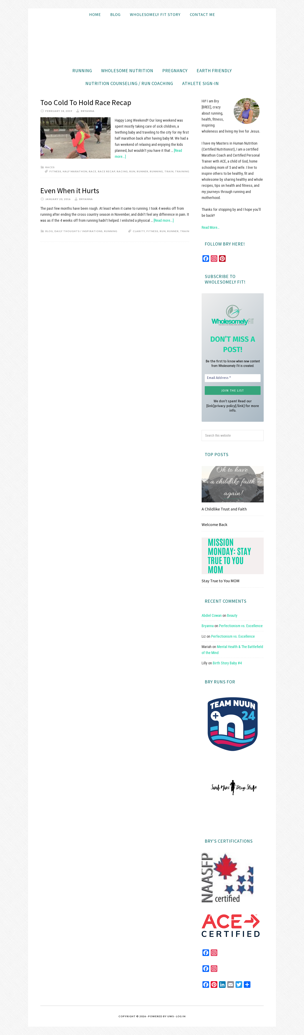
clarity (139, 231)
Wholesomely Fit (152, 42)
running (156, 171)
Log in (181, 1016)
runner (142, 171)
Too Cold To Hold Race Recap (85, 102)
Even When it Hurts (69, 190)
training (182, 171)
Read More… (210, 227)
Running (110, 231)
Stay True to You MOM (220, 580)
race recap (106, 171)
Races (50, 167)
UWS (170, 1016)
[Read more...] (164, 220)
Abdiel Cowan (212, 615)
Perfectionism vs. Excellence (241, 626)
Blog (49, 231)
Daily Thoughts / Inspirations (78, 231)
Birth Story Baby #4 (227, 663)
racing (122, 171)
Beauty (232, 615)
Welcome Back (214, 524)
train (169, 171)
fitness (55, 171)
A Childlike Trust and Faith (224, 509)
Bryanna (208, 626)
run (132, 171)
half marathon (75, 171)
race (92, 171)
